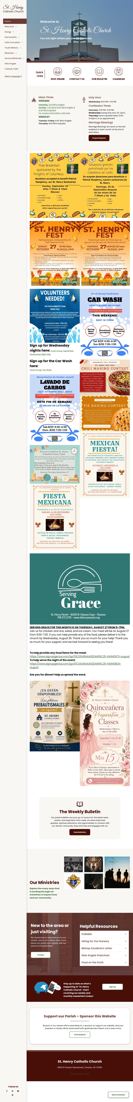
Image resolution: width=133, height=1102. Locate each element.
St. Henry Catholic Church (80, 1061)
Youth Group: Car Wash (41, 370)
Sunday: (42, 107)
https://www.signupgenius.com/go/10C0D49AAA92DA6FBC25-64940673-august (80, 656)
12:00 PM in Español (47, 110)
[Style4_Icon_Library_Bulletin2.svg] (99, 75)
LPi (88, 1074)
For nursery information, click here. (54, 113)
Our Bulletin (99, 79)
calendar (119, 79)
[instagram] (12, 1091)
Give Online (58, 79)
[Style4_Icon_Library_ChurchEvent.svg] (118, 75)
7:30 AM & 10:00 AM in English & (61, 107)
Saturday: (43, 104)
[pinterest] (12, 1095)
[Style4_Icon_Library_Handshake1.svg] (77, 75)
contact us (76, 79)
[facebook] (7, 1091)
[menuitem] (15, 21)
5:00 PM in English (57, 104)
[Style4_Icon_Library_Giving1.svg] (57, 75)
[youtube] (18, 1091)
